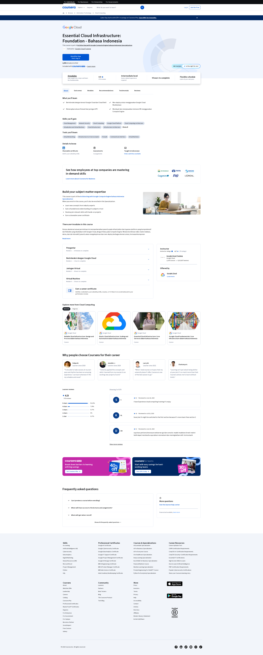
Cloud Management (70, 123)
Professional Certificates (70, 604)
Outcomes (78, 90)
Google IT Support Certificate (107, 555)
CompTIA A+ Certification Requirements (181, 552)
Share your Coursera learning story (179, 573)
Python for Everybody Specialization (145, 573)
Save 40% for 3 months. (148, 18)
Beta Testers (102, 591)
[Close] (197, 18)
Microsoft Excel (67, 564)
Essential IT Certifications (177, 558)
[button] (89, 7)
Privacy (136, 595)
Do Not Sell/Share (139, 619)
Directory (136, 610)
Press (135, 585)
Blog (99, 595)
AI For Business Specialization (143, 549)
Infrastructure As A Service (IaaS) (88, 137)
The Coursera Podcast (105, 598)
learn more (176, 512)
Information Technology (84, 13)
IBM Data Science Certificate (107, 570)
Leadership (66, 591)
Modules (90, 90)
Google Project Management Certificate (110, 558)
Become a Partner (68, 622)
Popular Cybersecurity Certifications (180, 570)
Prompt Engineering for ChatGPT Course (146, 570)
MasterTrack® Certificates (71, 607)
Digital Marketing (68, 558)
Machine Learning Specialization (143, 567)
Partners (100, 588)
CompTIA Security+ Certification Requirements (183, 555)
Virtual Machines (134, 137)
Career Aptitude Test (175, 545)
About (66, 90)
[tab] (66, 309)
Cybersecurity (67, 552)
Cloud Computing (100, 13)
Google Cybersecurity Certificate (108, 549)
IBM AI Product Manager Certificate (109, 567)
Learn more (91, 66)
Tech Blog (101, 601)
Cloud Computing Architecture (134, 123)
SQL (64, 573)
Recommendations (106, 90)
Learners (101, 585)
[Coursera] (69, 7)
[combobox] (115, 7)
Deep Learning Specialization (142, 558)
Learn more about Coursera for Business (80, 179)
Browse (70, 13)
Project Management (69, 567)
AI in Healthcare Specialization (143, 555)
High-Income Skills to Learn (177, 561)
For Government (68, 616)
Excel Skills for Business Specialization (145, 561)
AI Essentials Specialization (142, 545)
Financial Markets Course (141, 564)
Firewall (104, 137)
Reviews (137, 90)
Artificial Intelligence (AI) (70, 549)
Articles (136, 607)
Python (65, 570)
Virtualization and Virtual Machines (74, 127)
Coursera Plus (67, 601)
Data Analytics (67, 555)
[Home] (63, 13)
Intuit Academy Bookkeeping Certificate (110, 573)
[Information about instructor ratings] (172, 251)
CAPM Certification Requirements (179, 549)
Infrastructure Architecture (112, 127)
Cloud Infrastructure (94, 127)
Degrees (65, 610)
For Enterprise (67, 613)
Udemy (65, 631)
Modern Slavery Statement (142, 616)
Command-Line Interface (117, 137)
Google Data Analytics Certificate (108, 552)
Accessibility (137, 601)
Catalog (65, 598)
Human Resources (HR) (70, 561)
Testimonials (124, 90)
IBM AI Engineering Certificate (107, 564)
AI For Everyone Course (141, 552)
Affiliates (136, 613)
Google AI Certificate (104, 545)
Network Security (84, 123)
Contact (136, 604)
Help (135, 598)
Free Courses (67, 628)
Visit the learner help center (169, 505)
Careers (65, 595)
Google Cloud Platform (114, 123)
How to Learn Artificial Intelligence (179, 564)
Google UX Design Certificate (107, 561)
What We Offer (67, 588)
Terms (136, 591)
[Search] (142, 7)
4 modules (72, 75)
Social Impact (67, 625)
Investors (136, 588)
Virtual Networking (69, 137)
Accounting (66, 545)
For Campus (66, 619)
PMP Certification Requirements (179, 567)
